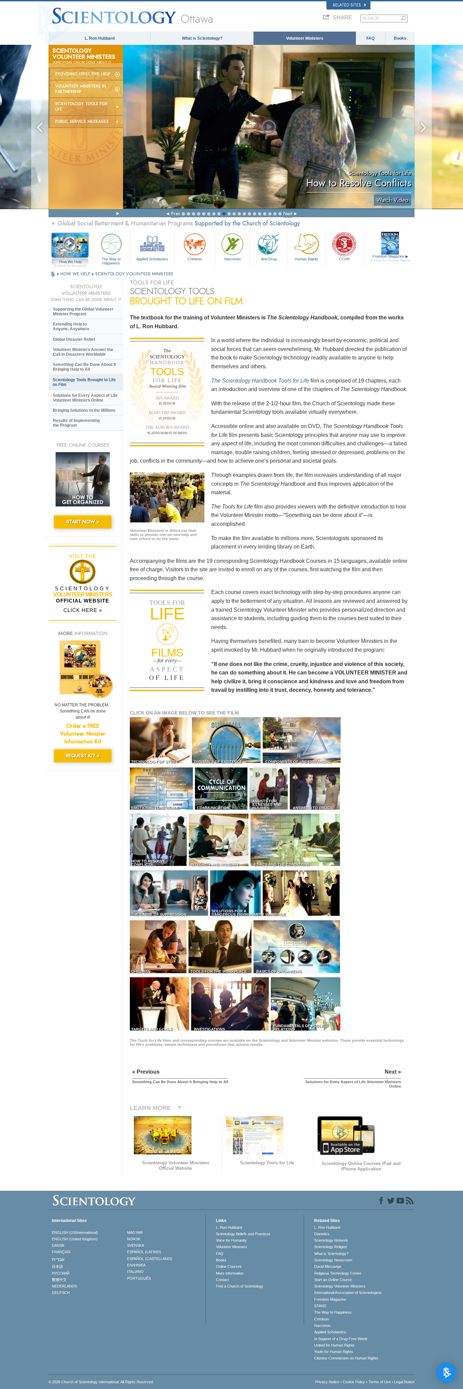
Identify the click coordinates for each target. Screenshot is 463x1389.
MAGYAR (135, 1232)
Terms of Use (379, 1382)
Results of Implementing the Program (76, 423)
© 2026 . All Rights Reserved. (101, 1382)
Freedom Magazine (390, 258)
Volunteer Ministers (304, 38)
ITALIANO (135, 1272)
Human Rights (306, 259)
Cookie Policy (354, 1382)
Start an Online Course (333, 1280)
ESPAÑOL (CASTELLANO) (149, 1259)
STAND (320, 1306)
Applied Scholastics (152, 259)
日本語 (57, 1266)
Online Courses (229, 1266)
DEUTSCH (61, 1293)
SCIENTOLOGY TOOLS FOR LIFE (81, 106)
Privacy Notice (327, 1382)
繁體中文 (59, 1280)
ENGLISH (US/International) (75, 1232)
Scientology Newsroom (333, 1260)
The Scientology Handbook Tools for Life (260, 381)
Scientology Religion (330, 1247)
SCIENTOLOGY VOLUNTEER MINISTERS (134, 274)
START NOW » (82, 521)
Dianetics (321, 1234)
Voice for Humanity (231, 1240)
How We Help (70, 262)
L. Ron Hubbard (100, 38)
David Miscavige (327, 1266)
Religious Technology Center (337, 1273)
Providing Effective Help (82, 74)
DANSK (58, 1245)
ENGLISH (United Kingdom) (75, 1239)
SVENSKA (135, 1245)
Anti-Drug (269, 259)
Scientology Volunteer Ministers (339, 1286)
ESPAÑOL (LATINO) (144, 1252)
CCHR (344, 259)
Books (400, 38)
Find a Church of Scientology (239, 1286)
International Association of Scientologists (348, 1293)
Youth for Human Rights (333, 1352)
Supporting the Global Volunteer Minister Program (83, 311)
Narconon (232, 259)
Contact (222, 1280)
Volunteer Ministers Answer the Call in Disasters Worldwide (83, 352)
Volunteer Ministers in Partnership (80, 89)
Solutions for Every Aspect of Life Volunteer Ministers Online (85, 398)
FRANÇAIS (61, 1252)
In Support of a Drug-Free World (340, 1339)
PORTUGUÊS (139, 1278)
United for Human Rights (334, 1345)
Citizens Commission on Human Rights (346, 1358)
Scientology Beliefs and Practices (243, 1234)
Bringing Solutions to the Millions (84, 410)
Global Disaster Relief (74, 339)
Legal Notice (404, 1382)
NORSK (133, 1239)
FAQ (370, 38)
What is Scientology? (202, 38)
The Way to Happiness (111, 260)
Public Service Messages (82, 121)
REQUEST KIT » (83, 755)
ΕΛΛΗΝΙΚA (136, 1265)
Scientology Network (331, 1240)
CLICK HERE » (82, 610)
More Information (230, 1273)
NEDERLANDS (64, 1286)
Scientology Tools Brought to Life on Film (84, 382)
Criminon (194, 259)
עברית (58, 1259)
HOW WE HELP (76, 274)
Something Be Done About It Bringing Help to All (84, 367)
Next (287, 213)
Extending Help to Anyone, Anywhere (71, 326)
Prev (175, 213)
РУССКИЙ (60, 1273)
